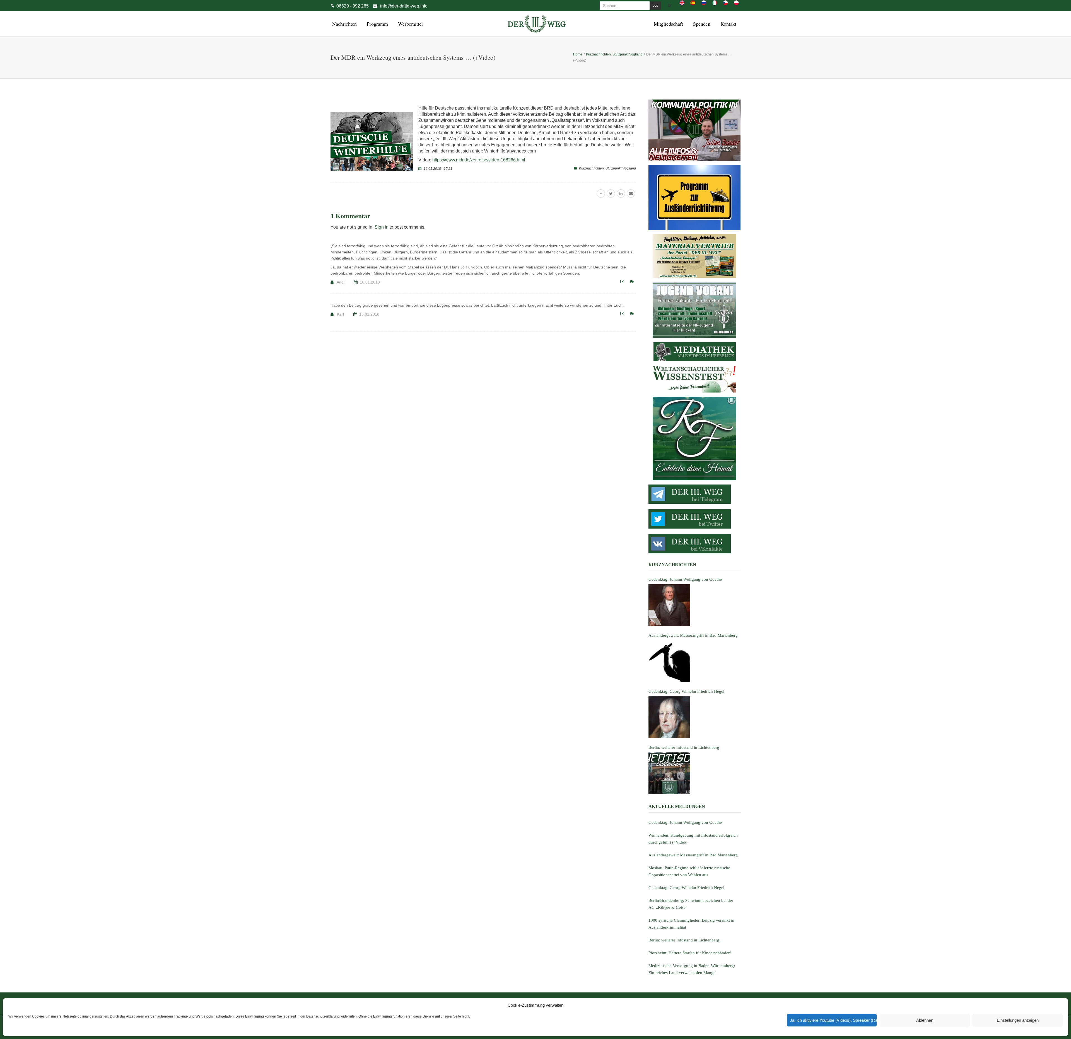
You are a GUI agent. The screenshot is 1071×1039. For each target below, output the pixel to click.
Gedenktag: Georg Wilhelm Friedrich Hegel (686, 887)
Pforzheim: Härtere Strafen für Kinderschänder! (689, 953)
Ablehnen (924, 1020)
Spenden (700, 23)
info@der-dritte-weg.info (404, 6)
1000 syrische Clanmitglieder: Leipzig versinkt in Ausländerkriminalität (691, 923)
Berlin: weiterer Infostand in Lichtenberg (683, 940)
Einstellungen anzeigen (1018, 1020)
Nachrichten (344, 23)
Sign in (382, 227)
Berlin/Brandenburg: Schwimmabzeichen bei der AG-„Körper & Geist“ (690, 904)
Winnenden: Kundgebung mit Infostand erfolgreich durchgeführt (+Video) (693, 838)
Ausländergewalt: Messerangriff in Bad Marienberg (693, 855)
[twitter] (611, 193)
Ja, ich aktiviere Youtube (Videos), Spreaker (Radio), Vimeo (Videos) (833, 1020)
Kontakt (727, 23)
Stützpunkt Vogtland (621, 168)
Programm (376, 23)
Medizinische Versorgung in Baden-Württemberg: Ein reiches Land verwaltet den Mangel (691, 969)
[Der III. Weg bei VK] (694, 543)
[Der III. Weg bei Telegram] (694, 494)
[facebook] (601, 193)
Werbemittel (409, 23)
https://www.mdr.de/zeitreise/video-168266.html (478, 160)
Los (655, 5)
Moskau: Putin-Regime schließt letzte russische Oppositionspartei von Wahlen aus (689, 871)
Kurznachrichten (591, 168)
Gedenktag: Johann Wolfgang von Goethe (685, 822)
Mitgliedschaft (667, 23)
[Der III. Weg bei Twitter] (694, 519)
